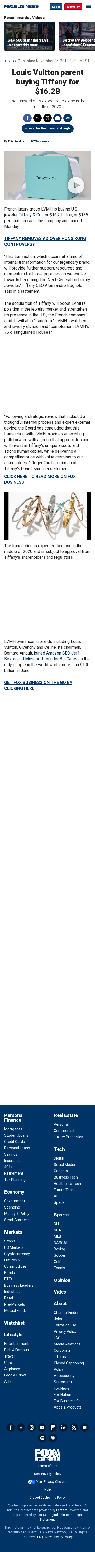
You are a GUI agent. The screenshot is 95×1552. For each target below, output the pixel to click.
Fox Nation (62, 1395)
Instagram (31, 1427)
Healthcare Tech (67, 1183)
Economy (14, 1192)
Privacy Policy (65, 1331)
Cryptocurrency (17, 1254)
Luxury (10, 61)
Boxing (59, 1249)
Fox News (62, 1388)
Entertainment (16, 1343)
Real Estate (66, 1115)
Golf (57, 1262)
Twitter (37, 118)
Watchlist (14, 1323)
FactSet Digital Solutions (54, 1515)
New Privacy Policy (47, 1474)
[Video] (47, 175)
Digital (59, 1158)
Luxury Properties (68, 1137)
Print (57, 118)
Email (67, 118)
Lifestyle (13, 1334)
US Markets (13, 1247)
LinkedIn (63, 1427)
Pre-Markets (14, 1304)
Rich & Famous (16, 1350)
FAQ (57, 1338)
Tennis (59, 1268)
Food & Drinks (15, 1375)
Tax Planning (15, 1179)
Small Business (17, 1220)
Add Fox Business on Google (49, 128)
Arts (7, 1381)
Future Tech (64, 1190)
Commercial (64, 1131)
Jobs (58, 1319)
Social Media (64, 1164)
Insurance (12, 1161)
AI (55, 1196)
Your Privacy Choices (51, 1482)
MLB (57, 1236)
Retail (9, 1298)
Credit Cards (14, 1142)
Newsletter (84, 1427)
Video (60, 1292)
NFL (57, 1224)
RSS (74, 1427)
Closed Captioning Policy (48, 1497)
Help (47, 1489)
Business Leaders (19, 1285)
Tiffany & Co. (30, 214)
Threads (47, 118)
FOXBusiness (40, 141)
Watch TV (73, 6)
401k (8, 1167)
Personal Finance (13, 1117)
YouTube (42, 1427)
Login (56, 6)
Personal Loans (17, 1148)
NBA (57, 1230)
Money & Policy (16, 1213)
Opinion (62, 1280)
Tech (59, 1149)
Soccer (59, 1255)
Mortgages (13, 1129)
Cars (8, 1362)
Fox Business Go (67, 1401)
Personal (61, 1124)
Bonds (9, 1273)
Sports (61, 1214)
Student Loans (16, 1135)
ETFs (8, 1279)
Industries (12, 1292)
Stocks (10, 1241)
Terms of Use (65, 1325)
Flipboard (53, 1427)
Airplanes (12, 1369)
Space (59, 1202)
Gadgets (61, 1171)
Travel (9, 1356)
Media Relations (67, 1344)
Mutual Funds (15, 1311)
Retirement (13, 1173)
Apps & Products (68, 1407)
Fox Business (21, 6)
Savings (10, 1154)
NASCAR (61, 1243)
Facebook (27, 118)
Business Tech (66, 1177)
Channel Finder (66, 1312)
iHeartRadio (53, 1438)
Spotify (42, 1438)
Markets (13, 1232)
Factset (61, 1510)
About (60, 1303)
